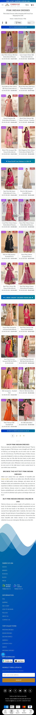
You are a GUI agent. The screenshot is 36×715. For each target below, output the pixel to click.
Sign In (4, 567)
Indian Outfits (5, 479)
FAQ (3, 599)
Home (11, 18)
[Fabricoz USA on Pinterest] (25, 691)
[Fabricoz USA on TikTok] (30, 691)
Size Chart (5, 606)
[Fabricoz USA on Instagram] (5, 691)
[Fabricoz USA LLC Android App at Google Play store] (8, 663)
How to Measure (7, 609)
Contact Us (6, 619)
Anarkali (5, 640)
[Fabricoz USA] (12, 5)
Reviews (5, 574)
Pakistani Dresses (7, 629)
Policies (5, 613)
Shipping (5, 602)
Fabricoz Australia (21, 696)
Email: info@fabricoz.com (12, 700)
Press (4, 580)
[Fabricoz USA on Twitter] (10, 691)
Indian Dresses (18, 18)
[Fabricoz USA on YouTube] (20, 691)
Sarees (4, 647)
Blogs (4, 577)
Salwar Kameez (7, 636)
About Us (5, 616)
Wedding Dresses (8, 650)
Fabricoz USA (13, 696)
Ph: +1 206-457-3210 (24, 700)
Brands (4, 570)
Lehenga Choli (7, 643)
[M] (3, 5)
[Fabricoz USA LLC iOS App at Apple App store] (19, 663)
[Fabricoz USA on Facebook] (15, 691)
